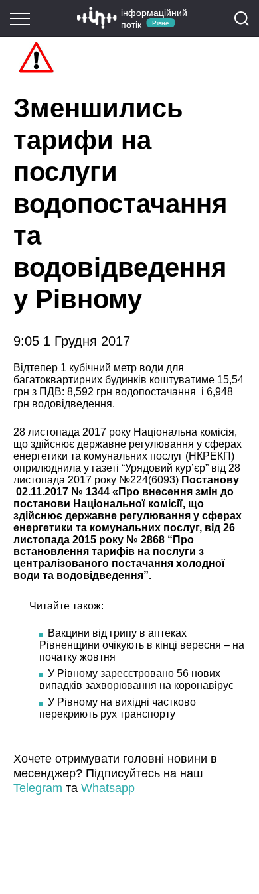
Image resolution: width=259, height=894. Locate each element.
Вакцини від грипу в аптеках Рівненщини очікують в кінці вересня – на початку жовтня (141, 645)
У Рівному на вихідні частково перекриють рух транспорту (117, 708)
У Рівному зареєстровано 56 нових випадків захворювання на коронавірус (136, 679)
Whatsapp (108, 788)
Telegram (37, 788)
